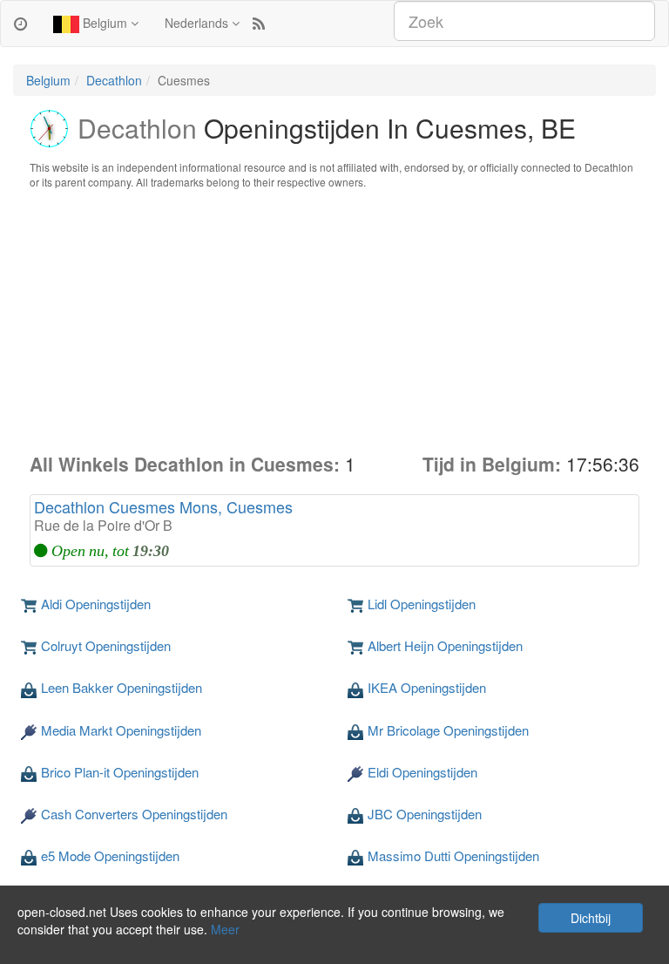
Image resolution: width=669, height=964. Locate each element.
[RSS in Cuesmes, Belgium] (259, 22)
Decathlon (114, 80)
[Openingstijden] (20, 22)
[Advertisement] (334, 321)
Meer (225, 929)
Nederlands (198, 22)
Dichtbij (591, 918)
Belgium (105, 22)
